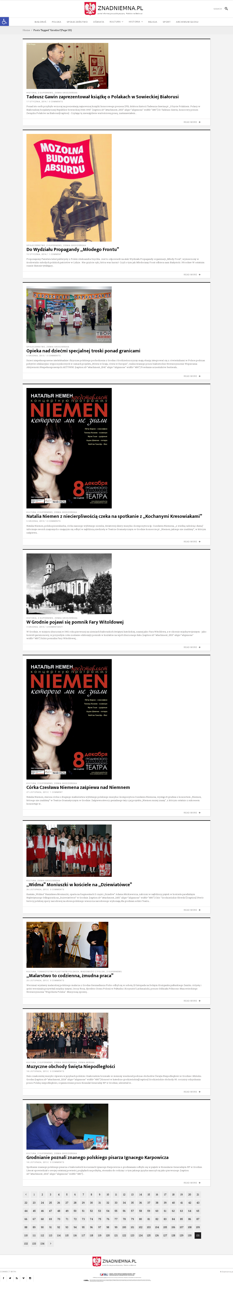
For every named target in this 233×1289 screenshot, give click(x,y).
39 (165, 1202)
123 (132, 1235)
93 (66, 1227)
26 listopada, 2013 (37, 889)
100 (124, 1227)
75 (99, 1219)
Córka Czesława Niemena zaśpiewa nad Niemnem (78, 787)
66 (26, 1219)
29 (83, 1202)
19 (181, 1194)
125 (149, 1235)
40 (173, 1202)
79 (132, 1219)
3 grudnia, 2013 (35, 627)
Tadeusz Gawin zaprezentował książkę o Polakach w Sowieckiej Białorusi (102, 97)
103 (149, 1227)
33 (116, 1202)
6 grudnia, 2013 (35, 356)
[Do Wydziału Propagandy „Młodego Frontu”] (116, 188)
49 (66, 1210)
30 (91, 1202)
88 (26, 1227)
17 (165, 1194)
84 (173, 1219)
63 (181, 1210)
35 (132, 1202)
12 (124, 1194)
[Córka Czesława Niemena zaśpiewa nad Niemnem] (116, 719)
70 (58, 1219)
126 (157, 1235)
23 (34, 1202)
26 (58, 1202)
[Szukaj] (225, 8)
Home (26, 30)
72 (75, 1219)
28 (75, 1202)
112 (42, 1235)
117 (83, 1235)
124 (141, 1235)
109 (198, 1227)
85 (181, 1219)
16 (157, 1194)
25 (50, 1202)
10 (108, 1194)
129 (181, 1235)
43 (197, 1202)
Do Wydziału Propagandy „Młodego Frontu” (72, 250)
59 (148, 1210)
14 (140, 1194)
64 (189, 1210)
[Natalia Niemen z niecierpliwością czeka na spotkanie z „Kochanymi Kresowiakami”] (116, 448)
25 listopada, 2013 (37, 980)
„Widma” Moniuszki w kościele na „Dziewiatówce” (79, 885)
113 (50, 1235)
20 (189, 1194)
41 (181, 1202)
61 (165, 1210)
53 (99, 1210)
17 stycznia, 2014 (36, 102)
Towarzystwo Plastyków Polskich (58, 972)
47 (50, 1210)
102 (140, 1227)
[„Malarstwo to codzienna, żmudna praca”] (116, 945)
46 (42, 1210)
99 (116, 1227)
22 (26, 1202)
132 (26, 1243)
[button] (4, 21)
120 (108, 1235)
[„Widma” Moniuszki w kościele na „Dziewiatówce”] (116, 851)
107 (182, 1227)
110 (26, 1235)
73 (83, 1219)
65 (197, 1210)
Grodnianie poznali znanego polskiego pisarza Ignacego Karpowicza (97, 1158)
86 (189, 1219)
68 (42, 1219)
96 (91, 1227)
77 (116, 1219)
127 (165, 1235)
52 (91, 1210)
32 (107, 1202)
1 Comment (55, 254)
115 (67, 1235)
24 (42, 1202)
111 (34, 1235)
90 (42, 1227)
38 (157, 1202)
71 (67, 1219)
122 (124, 1235)
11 (116, 1194)
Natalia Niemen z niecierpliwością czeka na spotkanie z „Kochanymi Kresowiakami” (114, 516)
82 (157, 1219)
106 (173, 1227)
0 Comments (56, 102)
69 (50, 1219)
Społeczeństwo (35, 245)
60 (157, 1210)
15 (149, 1194)
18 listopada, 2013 (37, 1071)
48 (58, 1210)
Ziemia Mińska (86, 1062)
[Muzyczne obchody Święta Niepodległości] (116, 1036)
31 (99, 1202)
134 (42, 1243)
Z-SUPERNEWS (45, 93)
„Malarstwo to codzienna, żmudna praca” (69, 976)
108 (190, 1227)
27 (66, 1202)
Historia (31, 93)
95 (83, 1227)
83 (165, 1219)
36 (140, 1202)
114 (59, 1235)
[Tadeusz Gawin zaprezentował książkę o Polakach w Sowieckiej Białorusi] (116, 66)
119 (99, 1235)
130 (190, 1235)
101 (132, 1227)
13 (132, 1194)
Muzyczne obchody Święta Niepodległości (70, 1067)
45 (34, 1210)
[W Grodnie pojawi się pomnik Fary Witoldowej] (116, 583)
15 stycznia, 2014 (36, 254)
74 (91, 1219)
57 (132, 1210)
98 (107, 1227)
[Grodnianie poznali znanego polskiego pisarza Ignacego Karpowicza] (116, 1127)
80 (140, 1219)
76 (107, 1219)
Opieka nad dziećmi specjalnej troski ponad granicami (83, 351)
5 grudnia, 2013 (35, 521)
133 (34, 1243)
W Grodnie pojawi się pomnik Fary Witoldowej (75, 622)
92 (58, 1227)
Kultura (31, 512)
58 (140, 1210)
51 (83, 1210)
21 (198, 1194)
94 (75, 1227)
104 (157, 1227)
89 (34, 1227)
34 (124, 1202)
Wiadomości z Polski (93, 972)
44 (25, 1210)
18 (173, 1194)
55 (116, 1210)
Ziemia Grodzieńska (66, 93)
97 (99, 1227)
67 (34, 1219)
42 (189, 1202)
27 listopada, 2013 (37, 792)
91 (50, 1227)
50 (75, 1210)
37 (148, 1202)
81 (149, 1219)
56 (124, 1210)
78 (124, 1219)
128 (173, 1235)
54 (107, 1210)
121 (116, 1235)
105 (165, 1227)
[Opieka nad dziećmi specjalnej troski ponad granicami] (116, 314)
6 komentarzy (55, 627)
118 (91, 1235)
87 (197, 1219)
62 (173, 1210)
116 (75, 1235)
